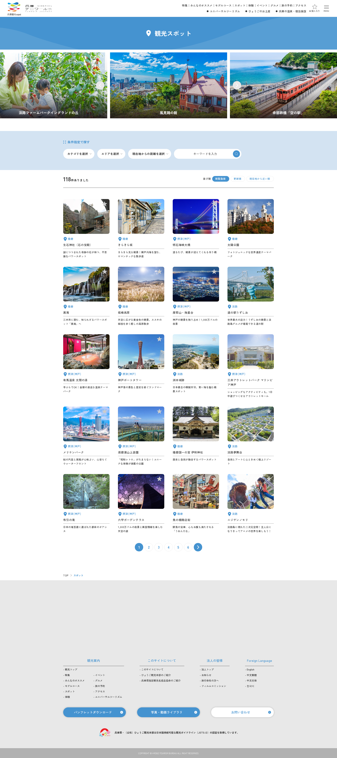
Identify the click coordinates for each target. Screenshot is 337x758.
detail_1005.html (250, 366)
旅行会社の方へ (210, 680)
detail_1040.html (86, 296)
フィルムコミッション (213, 686)
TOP (66, 575)
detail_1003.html (86, 436)
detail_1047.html (86, 228)
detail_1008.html (141, 366)
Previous (100, 85)
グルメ (274, 5)
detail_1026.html (196, 296)
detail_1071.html (250, 436)
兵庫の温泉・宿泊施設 (292, 11)
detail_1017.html (141, 436)
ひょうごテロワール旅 (38, 8)
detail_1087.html (141, 228)
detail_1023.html (86, 503)
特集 (184, 5)
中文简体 (252, 680)
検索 (236, 153)
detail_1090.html (141, 296)
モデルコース (223, 5)
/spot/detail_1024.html (168, 85)
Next (237, 85)
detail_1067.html (250, 503)
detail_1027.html (196, 228)
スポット (240, 5)
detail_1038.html (196, 503)
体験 (251, 5)
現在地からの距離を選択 (148, 154)
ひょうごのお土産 (259, 11)
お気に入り (314, 10)
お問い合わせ (240, 712)
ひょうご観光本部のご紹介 (156, 675)
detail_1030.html (86, 366)
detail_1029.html (141, 503)
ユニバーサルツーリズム (225, 11)
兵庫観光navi (14, 8)
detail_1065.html (196, 366)
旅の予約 (287, 5)
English (250, 669)
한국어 (250, 686)
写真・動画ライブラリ (167, 712)
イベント (262, 5)
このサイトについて (152, 669)
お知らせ (206, 675)
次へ (198, 547)
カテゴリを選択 (77, 154)
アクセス (300, 5)
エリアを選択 (110, 154)
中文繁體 (252, 675)
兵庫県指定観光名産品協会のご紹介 (161, 680)
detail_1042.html (196, 436)
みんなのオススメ (201, 5)
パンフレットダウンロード (93, 712)
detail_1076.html (250, 296)
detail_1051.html (250, 228)
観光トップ (71, 669)
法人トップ (207, 669)
